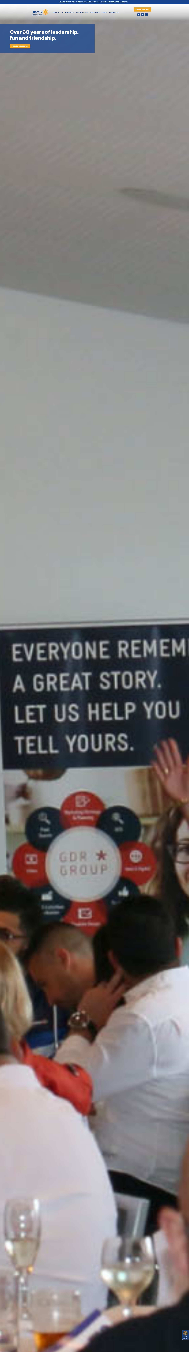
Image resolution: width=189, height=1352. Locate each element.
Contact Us (113, 12)
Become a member (142, 9)
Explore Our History (20, 46)
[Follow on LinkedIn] (142, 14)
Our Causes (95, 12)
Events (104, 12)
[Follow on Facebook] (138, 14)
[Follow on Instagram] (146, 14)
